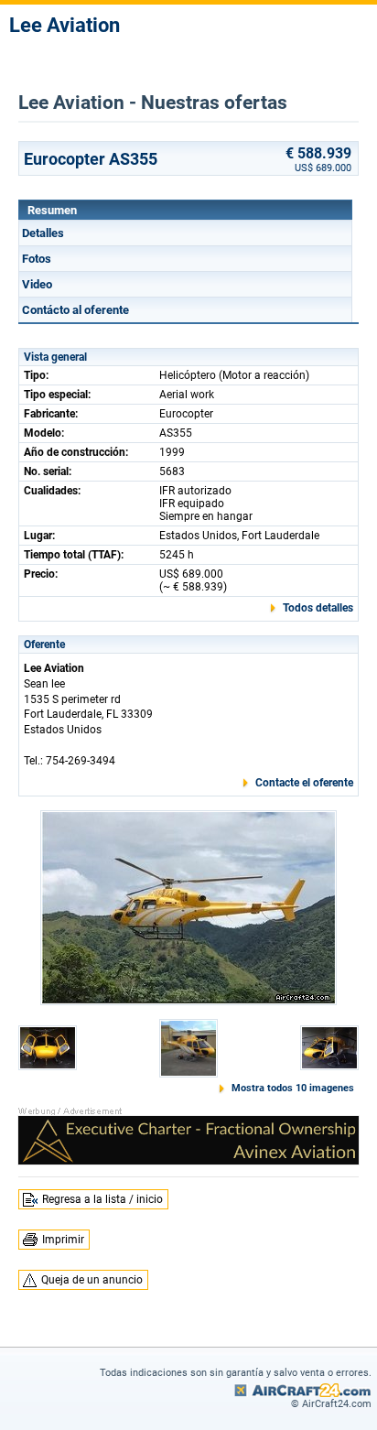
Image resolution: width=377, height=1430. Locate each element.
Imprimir (63, 1239)
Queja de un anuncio (92, 1279)
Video (37, 284)
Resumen (52, 210)
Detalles (43, 233)
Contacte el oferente (304, 782)
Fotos (36, 258)
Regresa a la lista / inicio (102, 1199)
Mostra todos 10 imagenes (293, 1088)
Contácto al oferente (75, 310)
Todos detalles (318, 607)
